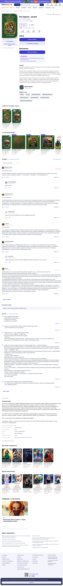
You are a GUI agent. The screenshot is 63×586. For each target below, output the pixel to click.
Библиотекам (20, 559)
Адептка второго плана (48, 463)
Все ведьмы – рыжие (6, 123)
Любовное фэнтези (36, 94)
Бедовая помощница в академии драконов (38, 463)
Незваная (25, 463)
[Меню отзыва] (60, 177)
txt (29, 437)
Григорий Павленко (27, 464)
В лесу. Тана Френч (36, 535)
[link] (29, 167)
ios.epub (22, 437)
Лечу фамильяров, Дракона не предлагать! (17, 463)
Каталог (18, 4)
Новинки (18, 7)
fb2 (18, 437)
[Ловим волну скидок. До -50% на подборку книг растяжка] (31, 1)
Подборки (35, 7)
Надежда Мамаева (48, 464)
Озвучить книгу (20, 567)
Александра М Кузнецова (17, 464)
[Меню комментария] (60, 187)
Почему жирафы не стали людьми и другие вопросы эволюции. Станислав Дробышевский (45, 542)
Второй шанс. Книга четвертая (6, 489)
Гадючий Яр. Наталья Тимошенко (9, 539)
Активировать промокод (37, 555)
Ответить (56, 177)
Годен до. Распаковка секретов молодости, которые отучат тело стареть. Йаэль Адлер (45, 545)
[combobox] (30, 5)
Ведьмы (22, 94)
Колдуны (28, 94)
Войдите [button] (5, 308)
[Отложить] (10, 111)
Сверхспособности (24, 97)
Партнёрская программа (22, 563)
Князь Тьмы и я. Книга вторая (17, 489)
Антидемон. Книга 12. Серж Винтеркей (40, 547)
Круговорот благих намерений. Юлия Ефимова (12, 541)
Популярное (23, 7)
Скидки (29, 7)
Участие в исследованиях (7, 561)
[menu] (11, 163)
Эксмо (16, 435)
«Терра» (31, 21)
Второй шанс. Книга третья (48, 489)
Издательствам (20, 555)
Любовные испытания (47, 94)
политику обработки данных (41, 579)
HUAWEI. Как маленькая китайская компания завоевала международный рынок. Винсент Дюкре (43, 538)
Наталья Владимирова (6, 464)
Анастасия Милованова (38, 464)
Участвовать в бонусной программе (28, 61)
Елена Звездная (5, 125)
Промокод (12, 7)
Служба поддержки (6, 563)
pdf (28, 437)
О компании (4, 555)
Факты (4, 517)
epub (16, 437)
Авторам (19, 557)
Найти (41, 4)
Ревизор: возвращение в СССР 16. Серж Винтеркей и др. (13, 543)
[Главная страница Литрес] (6, 4)
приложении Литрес (34, 574)
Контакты (4, 557)
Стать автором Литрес (22, 565)
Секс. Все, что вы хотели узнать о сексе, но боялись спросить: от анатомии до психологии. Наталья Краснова (15, 545)
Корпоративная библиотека (23, 569)
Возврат (4, 565)
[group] (31, 168)
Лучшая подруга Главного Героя (27, 489)
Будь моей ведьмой (16, 123)
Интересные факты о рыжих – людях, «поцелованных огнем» (14, 520)
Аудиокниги (41, 7)
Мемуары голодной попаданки (6, 463)
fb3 (19, 437)
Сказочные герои (34, 97)
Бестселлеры (35, 557)
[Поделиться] (60, 14)
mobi (26, 437)
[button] (9, 41)
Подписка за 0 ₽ (4, 7)
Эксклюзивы (48, 7)
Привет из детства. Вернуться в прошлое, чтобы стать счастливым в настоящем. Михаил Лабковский (16, 536)
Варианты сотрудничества (23, 561)
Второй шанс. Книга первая (38, 489)
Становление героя (44, 97)
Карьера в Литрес (6, 559)
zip (31, 437)
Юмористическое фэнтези (26, 100)
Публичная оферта (52, 555)
